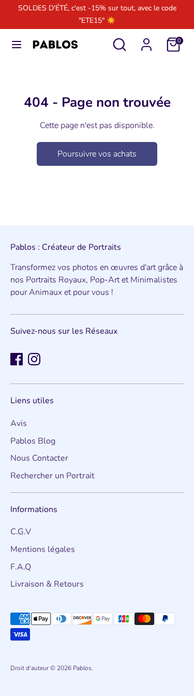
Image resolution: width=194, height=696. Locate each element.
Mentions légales (42, 549)
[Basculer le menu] (16, 44)
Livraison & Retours (47, 584)
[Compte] (146, 40)
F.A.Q (20, 567)
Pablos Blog (32, 441)
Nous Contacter (39, 458)
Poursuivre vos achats (97, 154)
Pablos (82, 668)
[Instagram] (34, 359)
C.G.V (20, 531)
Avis (18, 423)
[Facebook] (16, 359)
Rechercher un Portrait (52, 475)
